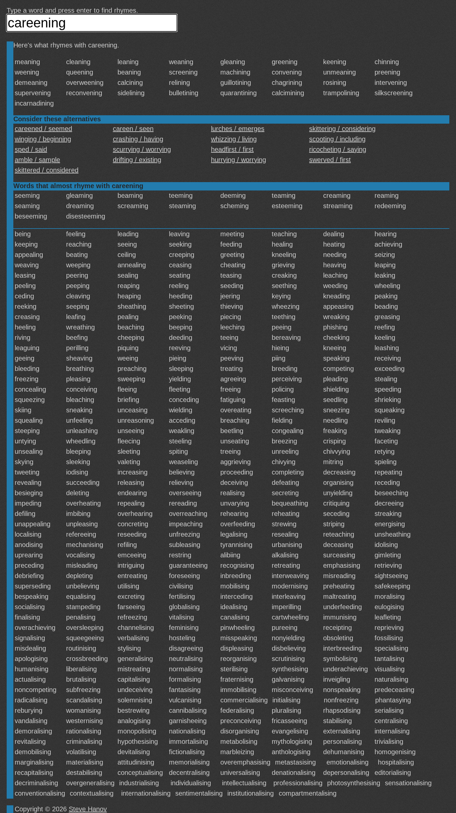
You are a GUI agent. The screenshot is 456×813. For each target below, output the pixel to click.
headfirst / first (232, 149)
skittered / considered (46, 170)
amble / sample (37, 159)
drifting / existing (137, 159)
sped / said (31, 149)
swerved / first (330, 159)
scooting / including (337, 139)
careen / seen (133, 128)
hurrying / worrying (238, 159)
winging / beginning (43, 139)
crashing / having (138, 139)
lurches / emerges (237, 128)
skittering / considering (342, 128)
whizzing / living (234, 139)
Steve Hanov (88, 809)
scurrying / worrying (142, 149)
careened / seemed (43, 128)
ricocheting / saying (337, 149)
